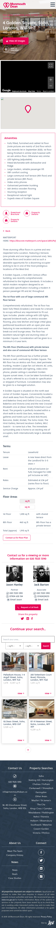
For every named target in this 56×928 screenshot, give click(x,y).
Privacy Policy (46, 916)
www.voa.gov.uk (8, 899)
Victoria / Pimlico (41, 832)
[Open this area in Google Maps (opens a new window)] (6, 90)
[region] (28, 76)
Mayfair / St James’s (41, 800)
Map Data (31, 91)
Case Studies (14, 878)
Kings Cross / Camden (41, 808)
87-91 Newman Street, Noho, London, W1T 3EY (41, 724)
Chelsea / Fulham (41, 784)
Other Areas (41, 796)
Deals (14, 874)
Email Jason (16, 599)
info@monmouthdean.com (15, 793)
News (14, 869)
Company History (14, 855)
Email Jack (42, 599)
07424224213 (43, 596)
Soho (41, 776)
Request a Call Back (29, 607)
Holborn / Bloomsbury (41, 820)
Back (7, 231)
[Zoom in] (51, 80)
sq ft (27, 501)
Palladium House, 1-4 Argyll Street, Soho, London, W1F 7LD (14, 677)
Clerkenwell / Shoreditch (41, 788)
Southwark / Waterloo (41, 824)
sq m (27, 506)
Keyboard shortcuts (19, 91)
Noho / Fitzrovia (41, 816)
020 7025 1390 (16, 593)
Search (46, 645)
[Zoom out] (51, 86)
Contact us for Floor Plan (17, 537)
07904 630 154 (16, 596)
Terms (39, 91)
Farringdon (41, 792)
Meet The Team (14, 851)
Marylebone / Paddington (41, 812)
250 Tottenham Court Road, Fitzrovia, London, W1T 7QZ (41, 677)
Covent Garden (41, 828)
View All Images (16, 40)
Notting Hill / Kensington (41, 780)
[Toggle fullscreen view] (51, 65)
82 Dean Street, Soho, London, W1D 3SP (14, 723)
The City (41, 804)
